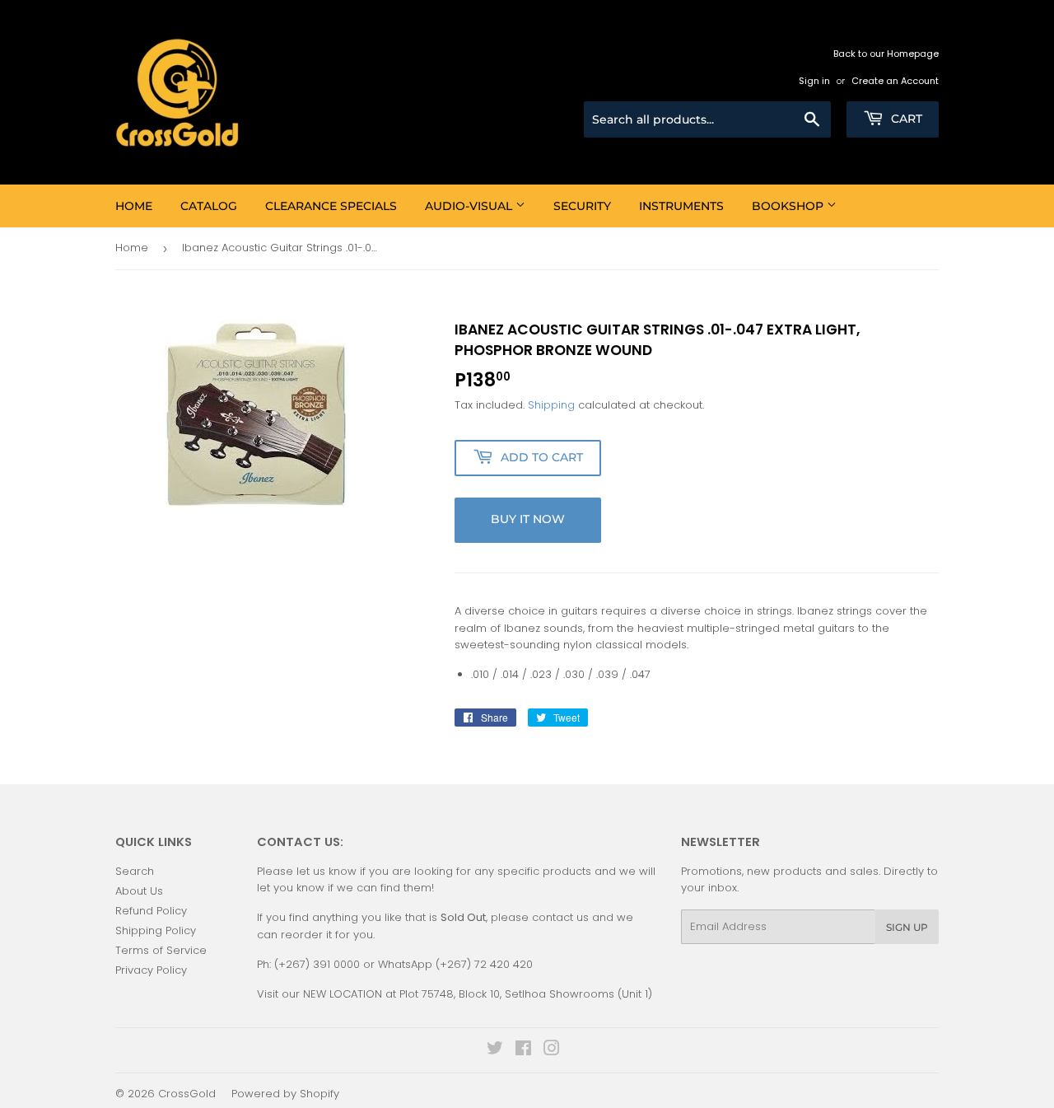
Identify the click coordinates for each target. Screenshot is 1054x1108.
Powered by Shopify (285, 1093)
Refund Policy (151, 911)
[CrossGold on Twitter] (495, 1051)
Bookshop (789, 206)
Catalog (208, 206)
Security (582, 206)
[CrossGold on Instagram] (551, 1051)
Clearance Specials (331, 206)
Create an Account (895, 80)
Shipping (551, 405)
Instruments (681, 206)
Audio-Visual (470, 206)
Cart (905, 118)
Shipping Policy (155, 930)
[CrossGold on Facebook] (523, 1051)
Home (133, 206)
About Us (139, 891)
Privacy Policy (151, 970)
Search (134, 871)
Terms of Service (161, 950)
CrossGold (187, 1093)
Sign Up (907, 927)
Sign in (814, 80)
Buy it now (528, 519)
